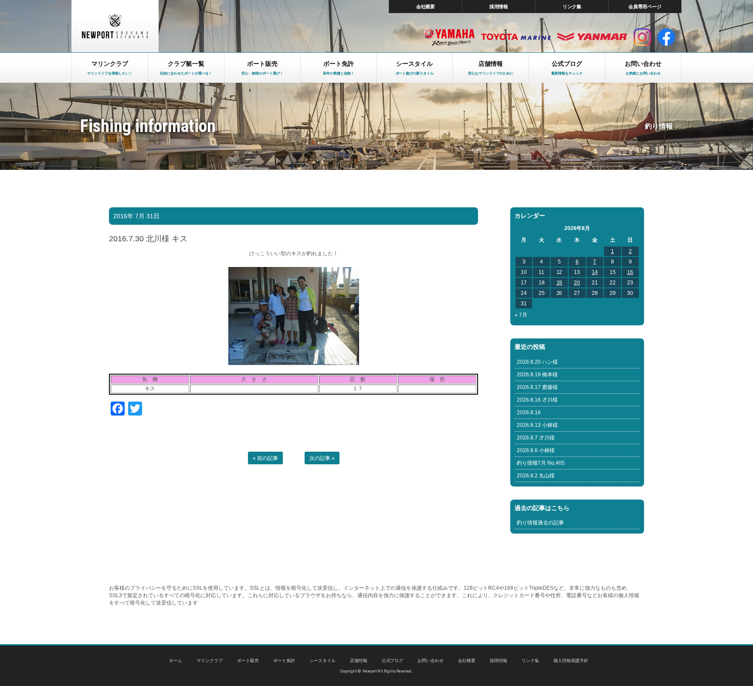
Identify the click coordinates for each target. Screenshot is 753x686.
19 (559, 283)
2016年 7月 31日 (136, 216)
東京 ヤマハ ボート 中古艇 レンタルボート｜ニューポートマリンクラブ (115, 26)
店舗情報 (358, 660)
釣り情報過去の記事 (540, 523)
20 (577, 283)
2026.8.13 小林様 (537, 425)
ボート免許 (284, 660)
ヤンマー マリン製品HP (592, 37)
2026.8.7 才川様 (536, 438)
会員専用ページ (645, 6)
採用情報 (499, 6)
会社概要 (425, 6)
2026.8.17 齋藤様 (537, 387)
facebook (666, 37)
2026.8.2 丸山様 (536, 476)
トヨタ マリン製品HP (516, 37)
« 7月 (521, 315)
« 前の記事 (265, 458)
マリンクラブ (210, 660)
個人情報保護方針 (570, 660)
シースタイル (322, 660)
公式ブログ (393, 660)
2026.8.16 (529, 412)
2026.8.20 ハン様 (537, 362)
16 (630, 272)
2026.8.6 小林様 (536, 450)
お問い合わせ (430, 660)
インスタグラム (642, 37)
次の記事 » (322, 458)
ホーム (175, 660)
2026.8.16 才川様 (537, 400)
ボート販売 (248, 660)
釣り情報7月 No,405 (541, 463)
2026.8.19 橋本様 (537, 375)
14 (595, 272)
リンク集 (572, 6)
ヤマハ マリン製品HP (449, 37)
